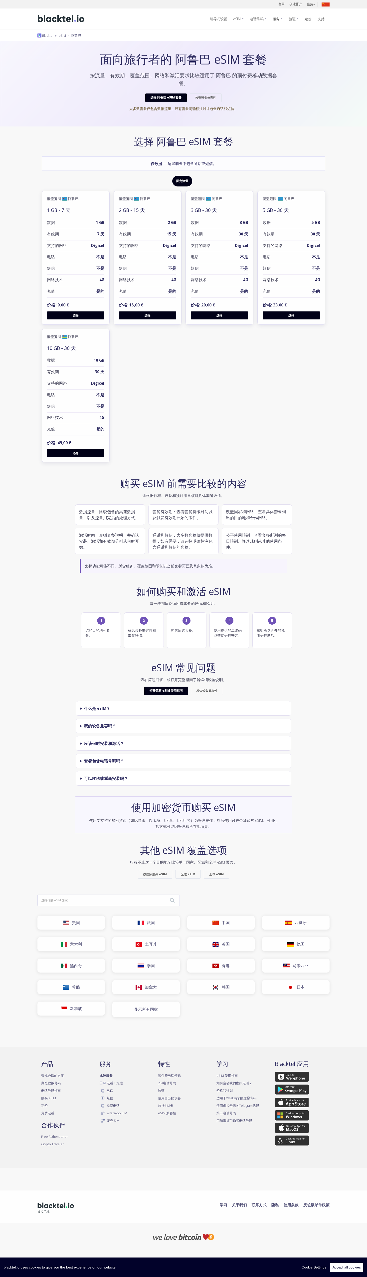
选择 (76, 315)
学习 (223, 1204)
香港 (224, 965)
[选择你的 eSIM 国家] (172, 900)
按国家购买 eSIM (155, 874)
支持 (321, 18)
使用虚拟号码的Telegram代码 (237, 1105)
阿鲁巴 (76, 35)
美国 (74, 922)
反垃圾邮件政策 (316, 1204)
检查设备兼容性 (205, 97)
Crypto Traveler (52, 1144)
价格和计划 (224, 1090)
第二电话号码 (226, 1113)
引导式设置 (218, 18)
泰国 (149, 965)
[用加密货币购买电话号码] (183, 1236)
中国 (224, 922)
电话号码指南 (51, 1090)
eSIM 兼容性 (167, 1113)
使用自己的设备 (169, 1098)
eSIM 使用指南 (227, 1075)
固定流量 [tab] (182, 181)
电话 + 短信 (114, 1083)
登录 (281, 4)
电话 (109, 1090)
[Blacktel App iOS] (292, 1103)
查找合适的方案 (52, 1075)
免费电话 (47, 1113)
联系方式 (259, 1204)
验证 (292, 18)
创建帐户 (295, 4)
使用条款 (291, 1204)
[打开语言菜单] (326, 4)
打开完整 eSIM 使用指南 (166, 690)
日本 (299, 987)
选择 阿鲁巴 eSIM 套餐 (166, 97)
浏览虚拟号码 (51, 1083)
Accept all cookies (347, 1267)
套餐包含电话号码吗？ (104, 761)
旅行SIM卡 (165, 1105)
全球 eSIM (216, 874)
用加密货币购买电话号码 (234, 1120)
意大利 (74, 944)
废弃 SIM (112, 1120)
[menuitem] (220, 19)
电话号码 (257, 18)
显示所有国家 (146, 1009)
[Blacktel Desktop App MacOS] (292, 1129)
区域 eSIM (188, 874)
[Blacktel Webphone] (292, 1077)
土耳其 (149, 944)
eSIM (237, 18)
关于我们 (239, 1204)
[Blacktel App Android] (292, 1090)
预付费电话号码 (169, 1075)
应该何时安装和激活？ (104, 743)
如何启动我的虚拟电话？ (234, 1083)
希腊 (74, 987)
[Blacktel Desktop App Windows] (292, 1116)
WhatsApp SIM (116, 1113)
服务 (276, 18)
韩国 (224, 987)
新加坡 (74, 1008)
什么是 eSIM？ (97, 708)
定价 (308, 18)
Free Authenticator (54, 1136)
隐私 (275, 1204)
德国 (299, 944)
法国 (149, 922)
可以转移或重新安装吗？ (106, 778)
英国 (224, 944)
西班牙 (299, 922)
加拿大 (149, 987)
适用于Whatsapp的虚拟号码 (236, 1098)
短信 (109, 1098)
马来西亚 (299, 965)
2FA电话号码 (167, 1083)
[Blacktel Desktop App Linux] (292, 1141)
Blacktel (47, 35)
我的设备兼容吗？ (100, 726)
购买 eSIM (48, 1098)
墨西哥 (74, 965)
